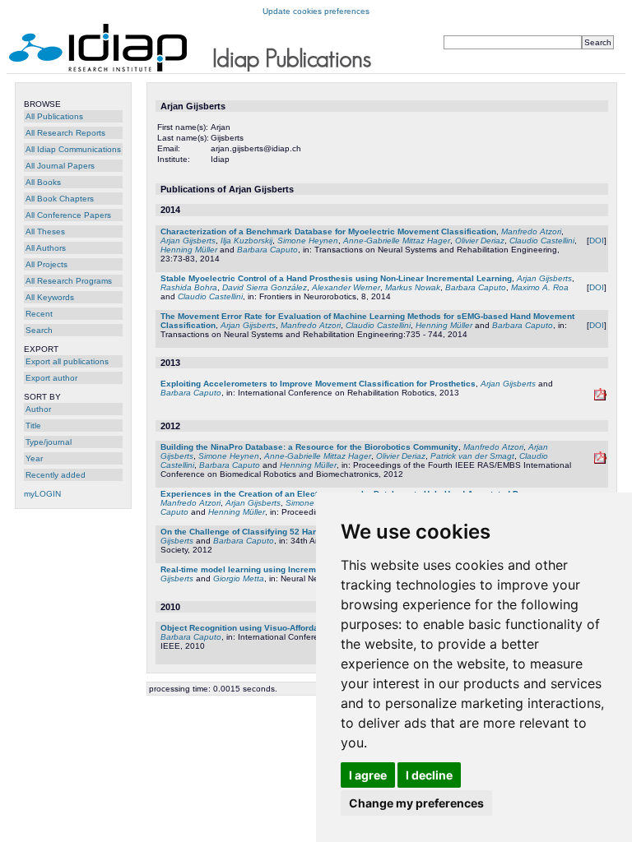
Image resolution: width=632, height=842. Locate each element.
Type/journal (49, 441)
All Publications (54, 116)
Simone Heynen (307, 240)
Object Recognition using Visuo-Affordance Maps (258, 627)
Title (33, 425)
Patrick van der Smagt (472, 455)
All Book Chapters (60, 198)
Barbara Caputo (267, 249)
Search (39, 330)
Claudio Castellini (541, 240)
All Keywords (50, 297)
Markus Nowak (412, 287)
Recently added (56, 474)
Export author (51, 377)
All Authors (46, 247)
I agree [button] (368, 775)
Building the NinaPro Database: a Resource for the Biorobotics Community (309, 446)
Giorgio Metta (238, 578)
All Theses (45, 231)
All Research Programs (69, 280)
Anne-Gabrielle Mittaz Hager (396, 240)
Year (34, 458)
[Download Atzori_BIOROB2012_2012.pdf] (600, 460)
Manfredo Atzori (531, 231)
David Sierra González (264, 287)
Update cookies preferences (316, 11)
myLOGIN (42, 493)
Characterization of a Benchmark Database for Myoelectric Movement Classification (328, 231)
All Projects (46, 264)
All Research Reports (65, 132)
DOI (596, 240)
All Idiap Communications (73, 149)
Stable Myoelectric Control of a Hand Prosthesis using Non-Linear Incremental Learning (336, 278)
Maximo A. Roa (540, 287)
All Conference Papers (68, 215)
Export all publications (67, 361)
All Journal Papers (60, 165)
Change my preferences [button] (416, 803)
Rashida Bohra (188, 287)
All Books (43, 182)
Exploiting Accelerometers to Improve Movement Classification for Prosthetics (318, 383)
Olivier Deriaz (479, 240)
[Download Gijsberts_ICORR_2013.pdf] (600, 397)
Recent (39, 313)
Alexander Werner (346, 287)
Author (38, 409)
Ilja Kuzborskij (246, 240)
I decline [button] (429, 775)
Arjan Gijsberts (188, 240)
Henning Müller (188, 249)
